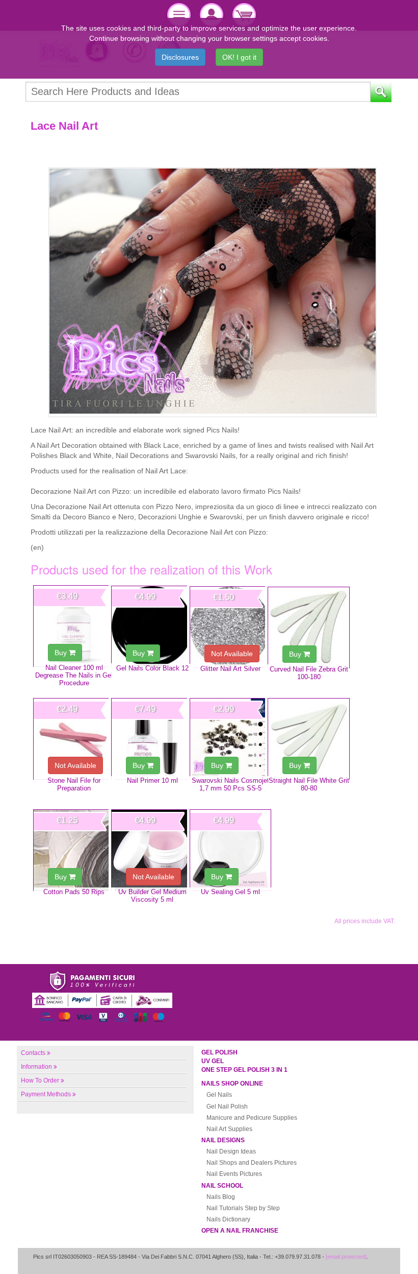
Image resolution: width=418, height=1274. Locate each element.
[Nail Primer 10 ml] (152, 739)
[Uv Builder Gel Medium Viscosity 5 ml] (152, 850)
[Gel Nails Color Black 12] (152, 626)
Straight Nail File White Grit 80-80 (309, 784)
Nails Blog (220, 1196)
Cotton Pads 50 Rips (73, 892)
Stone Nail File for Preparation (73, 784)
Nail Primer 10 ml (152, 780)
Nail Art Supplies (229, 1129)
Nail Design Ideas (231, 1151)
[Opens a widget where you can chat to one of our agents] (380, 1256)
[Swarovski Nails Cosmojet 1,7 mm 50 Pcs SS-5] (230, 739)
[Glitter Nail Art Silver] (230, 627)
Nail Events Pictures (234, 1173)
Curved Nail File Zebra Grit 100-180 (309, 673)
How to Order (40, 1080)
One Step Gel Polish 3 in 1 (244, 1069)
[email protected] (346, 1257)
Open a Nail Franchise (239, 1230)
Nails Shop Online (232, 1083)
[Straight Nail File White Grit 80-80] (308, 739)
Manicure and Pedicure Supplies (251, 1117)
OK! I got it (239, 57)
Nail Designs (223, 1140)
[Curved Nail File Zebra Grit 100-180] (308, 627)
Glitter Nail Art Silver (230, 668)
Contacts (33, 1052)
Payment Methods (46, 1094)
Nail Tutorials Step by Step (243, 1208)
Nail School (222, 1185)
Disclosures (180, 57)
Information (36, 1066)
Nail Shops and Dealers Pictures (251, 1162)
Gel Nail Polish (227, 1106)
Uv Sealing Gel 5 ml (230, 892)
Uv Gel (212, 1061)
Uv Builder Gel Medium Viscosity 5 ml (152, 895)
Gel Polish (219, 1052)
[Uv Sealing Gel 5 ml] (230, 850)
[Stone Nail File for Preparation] (74, 739)
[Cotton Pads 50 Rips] (74, 850)
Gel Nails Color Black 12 (152, 668)
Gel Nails (219, 1094)
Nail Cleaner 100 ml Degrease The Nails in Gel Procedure (74, 675)
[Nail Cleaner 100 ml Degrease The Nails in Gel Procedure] (74, 626)
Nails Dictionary (228, 1219)
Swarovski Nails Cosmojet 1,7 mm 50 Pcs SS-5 (230, 784)
